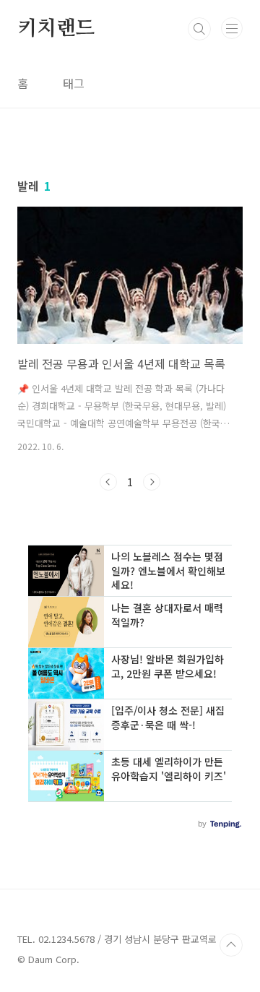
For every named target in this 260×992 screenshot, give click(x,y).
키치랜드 (56, 29)
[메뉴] (232, 28)
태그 (73, 83)
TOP (231, 945)
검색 (199, 29)
